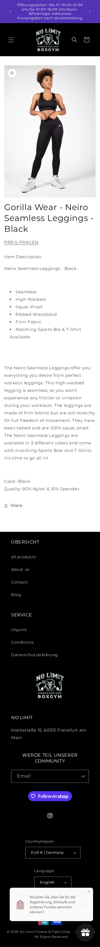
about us (20, 569)
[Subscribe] (82, 776)
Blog (16, 594)
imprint (19, 629)
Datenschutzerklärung (34, 654)
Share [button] (16, 505)
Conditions (22, 642)
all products (23, 556)
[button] (11, 40)
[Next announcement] (90, 11)
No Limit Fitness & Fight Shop (45, 932)
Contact (19, 582)
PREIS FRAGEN (21, 242)
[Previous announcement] (10, 11)
